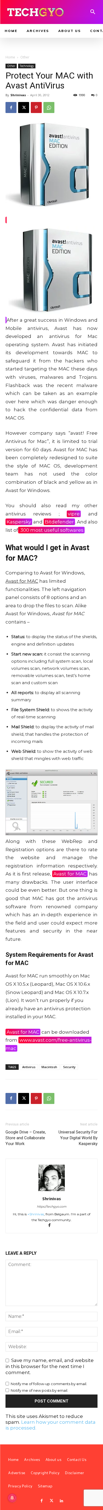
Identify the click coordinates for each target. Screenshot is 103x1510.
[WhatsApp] (48, 107)
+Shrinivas (35, 1214)
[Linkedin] (61, 1501)
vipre (74, 514)
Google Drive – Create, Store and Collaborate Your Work (25, 1138)
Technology (27, 66)
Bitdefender (59, 522)
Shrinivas (18, 95)
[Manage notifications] (12, 1497)
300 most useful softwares (51, 530)
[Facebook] (10, 107)
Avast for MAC (70, 874)
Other (24, 57)
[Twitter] (51, 1501)
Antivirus (28, 1067)
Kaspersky (19, 522)
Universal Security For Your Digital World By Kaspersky (78, 1138)
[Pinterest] (36, 107)
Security (69, 1067)
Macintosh (49, 1067)
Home (10, 57)
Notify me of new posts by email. (39, 1390)
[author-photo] (51, 1191)
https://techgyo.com (51, 1206)
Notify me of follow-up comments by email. (49, 1384)
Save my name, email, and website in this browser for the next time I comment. (49, 1366)
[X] (23, 107)
